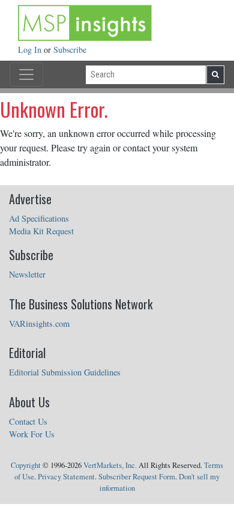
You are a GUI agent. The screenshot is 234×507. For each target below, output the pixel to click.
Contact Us (28, 421)
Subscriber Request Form (136, 477)
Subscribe (69, 49)
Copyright (26, 465)
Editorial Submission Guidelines (65, 372)
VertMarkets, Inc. (110, 465)
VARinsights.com (39, 323)
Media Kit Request (41, 231)
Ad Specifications (39, 218)
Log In (31, 49)
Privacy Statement (66, 477)
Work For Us (32, 434)
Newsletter (27, 274)
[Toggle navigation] (26, 74)
